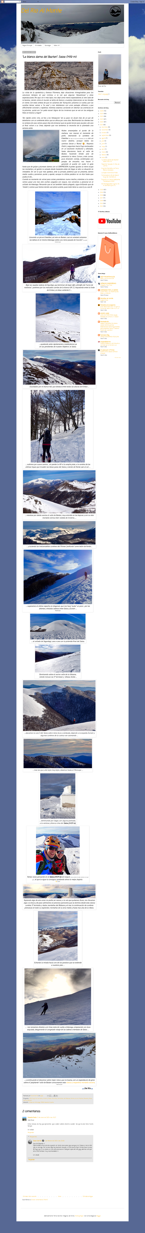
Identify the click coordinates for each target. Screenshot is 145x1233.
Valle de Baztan (27, 1100)
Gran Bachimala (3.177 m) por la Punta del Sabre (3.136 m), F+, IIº (110, 308)
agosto (104, 138)
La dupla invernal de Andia (109, 173)
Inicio (59, 1196)
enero (103, 158)
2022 (102, 122)
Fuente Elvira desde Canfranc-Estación (109, 353)
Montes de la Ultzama (77, 1098)
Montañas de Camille (106, 299)
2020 (102, 190)
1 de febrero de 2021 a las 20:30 (54, 1141)
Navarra (86, 1098)
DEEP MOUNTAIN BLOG (107, 277)
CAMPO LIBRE (104, 313)
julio (103, 141)
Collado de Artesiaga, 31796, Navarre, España (41, 1102)
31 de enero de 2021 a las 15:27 (46, 1118)
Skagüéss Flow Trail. (106, 285)
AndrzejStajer (79, 1216)
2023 (102, 119)
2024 (102, 116)
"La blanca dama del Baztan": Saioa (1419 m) (110, 161)
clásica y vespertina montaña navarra (80, 1082)
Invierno (45, 1098)
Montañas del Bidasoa (64, 1098)
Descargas (48, 46)
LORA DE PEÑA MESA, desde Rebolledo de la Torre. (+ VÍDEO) (109, 316)
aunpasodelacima (105, 342)
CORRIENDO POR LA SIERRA (109, 290)
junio (103, 144)
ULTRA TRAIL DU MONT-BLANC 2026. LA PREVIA (109, 293)
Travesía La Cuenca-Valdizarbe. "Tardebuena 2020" (110, 180)
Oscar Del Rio (37, 1141)
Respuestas (33, 1137)
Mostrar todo (118, 357)
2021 (30, 1098)
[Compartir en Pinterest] (57, 1096)
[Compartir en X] (52, 1096)
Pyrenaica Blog (104, 335)
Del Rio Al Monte (41, 11)
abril (103, 149)
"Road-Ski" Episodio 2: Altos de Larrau (110, 165)
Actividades (38, 46)
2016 (101, 201)
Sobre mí (56, 46)
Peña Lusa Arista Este (107, 279)
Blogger (98, 1216)
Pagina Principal (27, 46)
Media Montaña (52, 1098)
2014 (101, 206)
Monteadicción (104, 322)
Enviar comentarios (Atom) (39, 1200)
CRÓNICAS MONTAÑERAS (108, 284)
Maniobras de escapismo (107, 305)
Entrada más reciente (29, 1196)
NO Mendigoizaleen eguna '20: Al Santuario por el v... (110, 185)
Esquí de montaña (37, 1098)
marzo (104, 152)
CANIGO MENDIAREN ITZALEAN (109, 337)
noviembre (105, 130)
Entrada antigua (88, 1196)
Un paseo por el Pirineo (107, 350)
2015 (101, 204)
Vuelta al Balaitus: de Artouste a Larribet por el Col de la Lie (110, 344)
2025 (102, 114)
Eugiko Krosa (104, 300)
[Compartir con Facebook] (54, 1096)
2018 (101, 195)
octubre (104, 133)
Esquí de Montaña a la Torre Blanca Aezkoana (110, 169)
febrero (104, 155)
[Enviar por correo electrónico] (48, 1096)
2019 (101, 192)
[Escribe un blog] (50, 1096)
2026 (102, 111)
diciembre (105, 127)
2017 (101, 198)
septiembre (105, 135)
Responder (31, 1133)
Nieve (90, 1098)
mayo (103, 147)
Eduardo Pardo (32, 1118)
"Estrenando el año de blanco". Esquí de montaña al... (110, 176)
